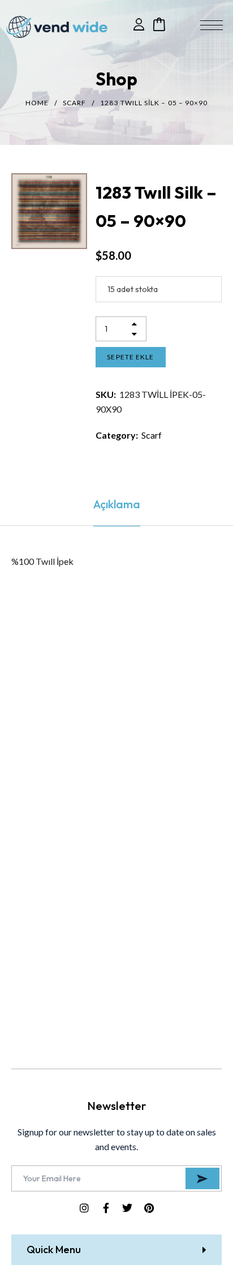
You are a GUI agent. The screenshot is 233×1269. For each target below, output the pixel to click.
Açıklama (116, 504)
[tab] (116, 504)
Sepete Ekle (130, 357)
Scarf (74, 102)
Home (37, 102)
